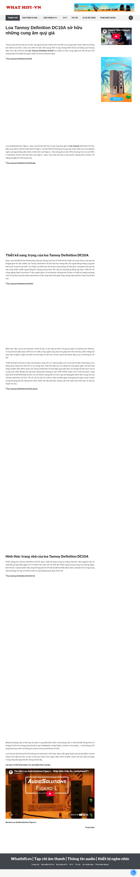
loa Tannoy (74, 146)
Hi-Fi (65, 18)
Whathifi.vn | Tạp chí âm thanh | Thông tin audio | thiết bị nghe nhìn (70, 858)
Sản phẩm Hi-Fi (50, 18)
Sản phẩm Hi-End (29, 18)
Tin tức (74, 18)
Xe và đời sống (89, 18)
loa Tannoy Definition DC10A (41, 51)
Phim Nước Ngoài (108, 18)
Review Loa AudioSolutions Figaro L (21, 822)
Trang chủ (13, 18)
